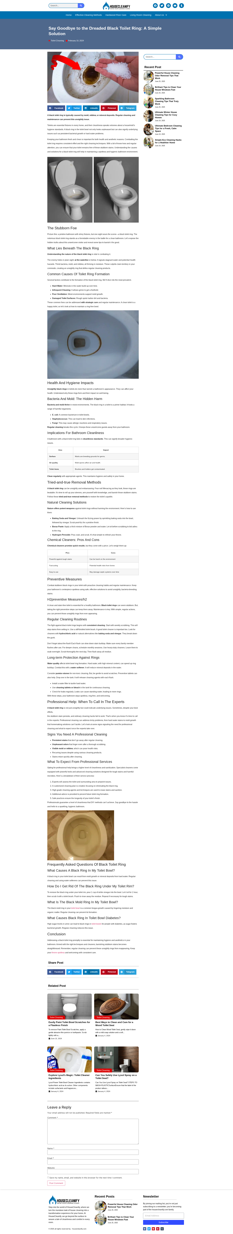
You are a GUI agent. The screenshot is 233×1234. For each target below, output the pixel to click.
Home (69, 15)
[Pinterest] (168, 5)
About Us (159, 15)
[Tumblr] (181, 5)
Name (50, 1148)
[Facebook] (155, 5)
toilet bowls (96, 924)
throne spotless (58, 953)
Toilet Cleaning (57, 41)
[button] (56, 108)
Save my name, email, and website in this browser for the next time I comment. (86, 1178)
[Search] (81, 5)
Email (50, 1158)
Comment (52, 1118)
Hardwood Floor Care (115, 15)
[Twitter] (161, 5)
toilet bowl (75, 908)
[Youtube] (175, 5)
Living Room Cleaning (140, 15)
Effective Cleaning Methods (88, 15)
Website (51, 1168)
